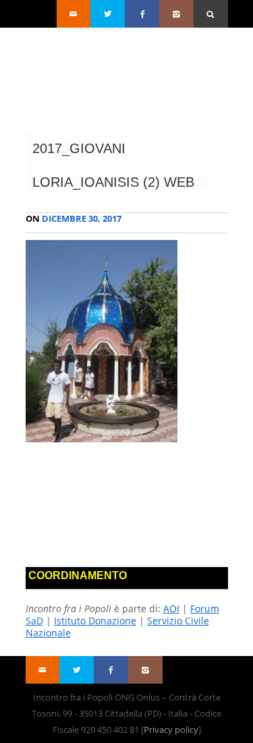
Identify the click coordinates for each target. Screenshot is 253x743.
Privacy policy (171, 729)
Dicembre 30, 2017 (73, 219)
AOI (171, 608)
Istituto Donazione (95, 620)
